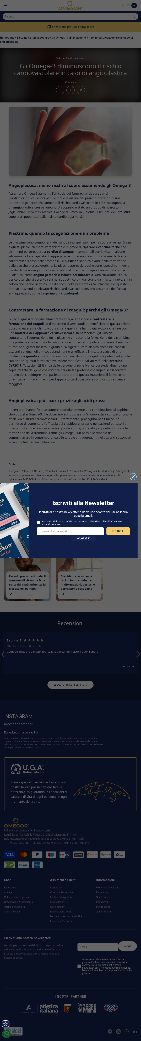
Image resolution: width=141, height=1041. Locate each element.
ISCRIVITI (118, 531)
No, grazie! (83, 538)
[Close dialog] (133, 477)
